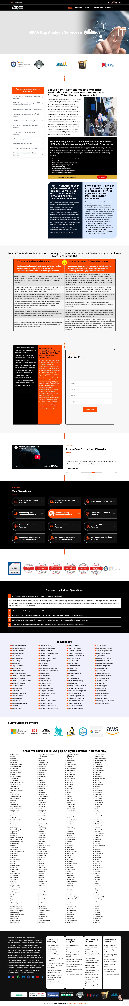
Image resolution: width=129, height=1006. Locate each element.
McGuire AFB (42, 788)
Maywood (70, 814)
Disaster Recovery (46, 646)
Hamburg (13, 802)
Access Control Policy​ (19, 646)
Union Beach (43, 794)
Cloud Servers (72, 671)
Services (78, 7)
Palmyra (41, 877)
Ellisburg (13, 897)
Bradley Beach (15, 885)
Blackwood (42, 776)
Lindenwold (98, 800)
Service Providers (17, 686)
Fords (96, 788)
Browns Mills (70, 853)
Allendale (41, 863)
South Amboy (71, 804)
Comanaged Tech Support (72, 946)
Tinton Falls (98, 804)
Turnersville (14, 847)
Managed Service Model (48, 658)
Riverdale (13, 881)
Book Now (102, 177)
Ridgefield (70, 861)
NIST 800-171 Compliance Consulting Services (25, 127)
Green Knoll (42, 855)
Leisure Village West (16, 830)
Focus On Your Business (47, 693)
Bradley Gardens (100, 778)
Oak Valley (13, 818)
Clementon (42, 782)
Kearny (97, 881)
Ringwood (70, 905)
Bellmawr (69, 871)
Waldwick (70, 832)
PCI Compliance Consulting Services (25, 148)
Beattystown (14, 917)
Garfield (97, 871)
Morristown (98, 824)
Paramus (97, 855)
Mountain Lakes (15, 893)
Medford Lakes (15, 865)
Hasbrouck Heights (73, 897)
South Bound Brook (16, 909)
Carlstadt (42, 836)
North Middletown (16, 806)
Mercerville (70, 909)
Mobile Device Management (77, 691)
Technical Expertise (102, 693)
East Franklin (42, 899)
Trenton (97, 922)
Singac (12, 891)
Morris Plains (42, 838)
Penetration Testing (74, 648)
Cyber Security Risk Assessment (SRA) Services (91, 947)
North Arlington (99, 794)
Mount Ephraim (15, 921)
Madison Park (43, 909)
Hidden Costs (44, 696)
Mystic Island (71, 770)
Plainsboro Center (16, 764)
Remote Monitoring (74, 703)
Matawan (70, 782)
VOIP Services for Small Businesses (111, 975)
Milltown (41, 873)
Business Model (17, 698)
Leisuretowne (14, 810)
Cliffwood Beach (15, 776)
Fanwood (41, 905)
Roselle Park (70, 918)
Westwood (70, 855)
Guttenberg (70, 859)
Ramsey (97, 786)
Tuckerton (13, 822)
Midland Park (43, 881)
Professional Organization (76, 698)
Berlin (40, 889)
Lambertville (14, 855)
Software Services (74, 658)
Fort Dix (41, 903)
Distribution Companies (47, 648)
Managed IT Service (18, 678)
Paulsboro (42, 822)
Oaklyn (12, 871)
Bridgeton (98, 877)
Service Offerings (45, 676)
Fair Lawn (97, 873)
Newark (97, 921)
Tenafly (97, 780)
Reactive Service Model (75, 701)
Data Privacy (16, 656)
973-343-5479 (17, 2)
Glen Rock (70, 883)
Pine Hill (69, 843)
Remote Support (101, 686)
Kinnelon (69, 830)
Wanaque (70, 885)
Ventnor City (71, 828)
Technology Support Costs (105, 701)
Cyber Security (101, 656)
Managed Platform (46, 651)
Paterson (98, 915)
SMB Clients (16, 691)
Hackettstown (71, 810)
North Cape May (15, 798)
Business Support (45, 681)
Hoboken (97, 893)
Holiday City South (16, 907)
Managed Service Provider (48, 701)
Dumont (97, 806)
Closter (69, 772)
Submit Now (90, 409)
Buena (12, 901)
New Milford (98, 798)
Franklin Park (98, 768)
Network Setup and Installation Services (110, 946)
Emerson (41, 897)
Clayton (69, 790)
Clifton (97, 909)
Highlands (42, 761)
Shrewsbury (14, 875)
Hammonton (99, 767)
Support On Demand (75, 706)
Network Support (45, 661)
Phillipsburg (98, 776)
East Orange (99, 899)
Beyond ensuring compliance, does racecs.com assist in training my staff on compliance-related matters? (50, 620)
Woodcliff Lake (43, 816)
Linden (97, 883)
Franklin (97, 875)
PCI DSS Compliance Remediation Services (24, 133)
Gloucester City (72, 863)
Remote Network (101, 681)
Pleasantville (99, 830)
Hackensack (98, 887)
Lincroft (41, 843)
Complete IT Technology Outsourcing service (74, 960)
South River (98, 796)
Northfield (42, 915)
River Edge (70, 873)
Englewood (98, 861)
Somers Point (71, 838)
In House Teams (73, 678)
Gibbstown (14, 853)
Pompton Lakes (72, 851)
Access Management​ (19, 648)
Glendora (42, 768)
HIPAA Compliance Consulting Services (26, 121)
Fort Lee (97, 879)
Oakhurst (13, 857)
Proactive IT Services (75, 653)
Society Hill (13, 834)
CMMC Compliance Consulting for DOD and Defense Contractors (26, 104)
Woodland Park (71, 907)
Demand (15, 706)
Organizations (44, 666)
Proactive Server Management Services (73, 951)
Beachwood (70, 867)
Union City (98, 903)
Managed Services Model (48, 706)
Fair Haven (42, 804)
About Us (88, 7)
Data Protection (17, 658)
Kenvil (12, 792)
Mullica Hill (13, 836)
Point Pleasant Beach (17, 915)
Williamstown (99, 784)
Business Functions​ (18, 653)
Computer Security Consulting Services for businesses (92, 954)
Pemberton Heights (16, 772)
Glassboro (98, 832)
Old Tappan (42, 830)
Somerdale (42, 798)
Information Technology (76, 681)
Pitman (69, 792)
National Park (14, 788)
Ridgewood (98, 851)
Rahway (97, 865)
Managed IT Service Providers (21, 681)
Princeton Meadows (101, 759)
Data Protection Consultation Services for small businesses (92, 961)
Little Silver (42, 806)
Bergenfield (98, 857)
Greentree (70, 865)
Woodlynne (14, 786)
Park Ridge (70, 788)
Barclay (12, 895)
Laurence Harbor (44, 851)
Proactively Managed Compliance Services (25, 154)
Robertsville (70, 887)
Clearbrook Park (15, 767)
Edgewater (70, 915)
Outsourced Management (48, 668)
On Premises (44, 663)
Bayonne (97, 901)
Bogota (69, 763)
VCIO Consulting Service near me (74, 975)
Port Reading (14, 861)
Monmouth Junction (17, 782)
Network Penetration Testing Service (92, 966)
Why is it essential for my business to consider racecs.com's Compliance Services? (41, 611)
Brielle (40, 759)
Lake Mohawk (71, 800)
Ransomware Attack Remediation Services (92, 978)
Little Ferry (70, 845)
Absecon (69, 796)
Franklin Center (43, 824)
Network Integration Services (110, 956)
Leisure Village (15, 913)
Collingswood (99, 764)
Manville (69, 836)
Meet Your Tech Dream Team (54, 983)
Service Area (98, 7)
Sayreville (98, 885)
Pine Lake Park (71, 768)
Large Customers (102, 668)
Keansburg (70, 816)
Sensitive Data (101, 691)
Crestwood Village (45, 921)
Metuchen (98, 782)
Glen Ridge (42, 891)
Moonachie (14, 761)
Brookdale (70, 826)
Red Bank (70, 891)
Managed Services (46, 703)
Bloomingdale (43, 917)
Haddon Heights (44, 887)
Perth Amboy (99, 891)
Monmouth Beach (16, 808)
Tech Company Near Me (104, 648)
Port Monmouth (15, 820)
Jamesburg (42, 828)
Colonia (97, 812)
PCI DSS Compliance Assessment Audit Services (26, 97)
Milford (12, 757)
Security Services (101, 688)
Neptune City (14, 922)
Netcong (13, 800)
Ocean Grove (14, 794)
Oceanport (42, 802)
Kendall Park (70, 806)
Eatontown (70, 903)
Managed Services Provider (49, 708)
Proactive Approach (74, 651)
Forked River (42, 767)
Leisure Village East (16, 842)
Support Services (101, 646)
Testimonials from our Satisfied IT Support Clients (54, 954)
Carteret (97, 843)
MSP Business (100, 671)
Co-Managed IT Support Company (55, 960)
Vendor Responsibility (103, 703)
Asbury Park (98, 792)
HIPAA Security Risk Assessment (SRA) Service (26, 115)
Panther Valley (15, 859)
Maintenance (16, 668)
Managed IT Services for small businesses (74, 965)
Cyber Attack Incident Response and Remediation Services (92, 972)
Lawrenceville (14, 869)
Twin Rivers (42, 867)
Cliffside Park (99, 853)
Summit (97, 842)
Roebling (13, 863)
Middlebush (14, 755)
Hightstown (42, 792)
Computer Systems (74, 673)
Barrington (42, 857)
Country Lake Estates (17, 851)
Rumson (41, 861)
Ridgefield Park (71, 911)
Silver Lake (13, 889)
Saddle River (14, 804)
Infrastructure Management (105, 663)
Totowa (69, 847)
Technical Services (102, 696)
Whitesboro (14, 770)
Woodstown (14, 879)
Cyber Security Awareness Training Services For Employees (92, 984)
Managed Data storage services (74, 970)
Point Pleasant (99, 822)
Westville (13, 883)
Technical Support (102, 698)
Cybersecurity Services (103, 658)
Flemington (14, 918)
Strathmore (42, 907)
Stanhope (13, 814)
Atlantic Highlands (16, 903)
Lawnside (13, 774)
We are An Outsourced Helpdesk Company (54, 971)
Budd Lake (70, 822)
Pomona (41, 883)
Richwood (13, 867)
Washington (98, 790)
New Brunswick (99, 897)
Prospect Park (43, 818)
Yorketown (42, 847)
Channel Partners (45, 683)
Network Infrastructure (103, 676)
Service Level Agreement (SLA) (50, 671)
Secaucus (98, 840)
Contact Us (109, 7)
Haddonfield (71, 869)
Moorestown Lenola (101, 761)
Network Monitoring (74, 693)
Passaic (97, 905)
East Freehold (43, 770)
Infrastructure (72, 683)
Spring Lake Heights (16, 911)
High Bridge (14, 828)
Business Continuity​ (18, 651)
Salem (41, 790)
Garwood (13, 905)
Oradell (41, 918)
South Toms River (16, 840)
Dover (96, 810)
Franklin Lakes (71, 857)
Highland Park (99, 757)
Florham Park (71, 877)
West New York (99, 895)
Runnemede (71, 761)
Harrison (97, 828)
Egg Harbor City (15, 873)
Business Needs (17, 701)
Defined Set (16, 663)
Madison (97, 808)
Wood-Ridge (71, 808)
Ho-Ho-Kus (14, 877)
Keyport (41, 875)
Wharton (41, 840)
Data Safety (16, 661)
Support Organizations (75, 708)
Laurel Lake (13, 816)
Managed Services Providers (77, 686)
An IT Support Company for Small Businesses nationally (55, 977)
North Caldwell (43, 853)
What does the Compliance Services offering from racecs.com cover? (37, 596)
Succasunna (71, 774)
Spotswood (70, 757)
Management (100, 683)
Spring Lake (14, 780)
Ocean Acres (99, 802)
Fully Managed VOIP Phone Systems (110, 970)
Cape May (13, 832)
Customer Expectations (104, 651)
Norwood (41, 808)
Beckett (41, 778)
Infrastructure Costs (102, 661)
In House (71, 676)
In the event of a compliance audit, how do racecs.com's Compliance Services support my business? (48, 625)
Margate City (43, 826)
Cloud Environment (74, 666)
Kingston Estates (44, 845)
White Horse (71, 778)
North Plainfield (99, 836)
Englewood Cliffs (44, 796)
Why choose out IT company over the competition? (53, 947)
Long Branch (98, 867)
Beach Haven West (16, 838)
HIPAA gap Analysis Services (22, 144)
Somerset (98, 849)
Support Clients (73, 661)
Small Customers (17, 688)
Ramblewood (43, 812)
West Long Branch (44, 911)
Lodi (96, 847)
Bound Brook (71, 840)
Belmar (41, 800)
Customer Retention (103, 653)
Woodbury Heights (16, 790)
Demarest (42, 772)
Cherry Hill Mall (99, 770)
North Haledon (71, 764)
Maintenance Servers (19, 673)
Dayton (41, 893)
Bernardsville (43, 895)
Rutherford (98, 816)
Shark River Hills (15, 812)
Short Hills (70, 917)
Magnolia (13, 899)
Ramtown (42, 842)
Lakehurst (13, 763)
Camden (97, 907)
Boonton (69, 798)
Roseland (42, 814)
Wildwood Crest (15, 796)
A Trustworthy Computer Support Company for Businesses (55, 965)
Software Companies (19, 693)
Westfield (98, 863)
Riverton (13, 759)
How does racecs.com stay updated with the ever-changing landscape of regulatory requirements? (48, 615)
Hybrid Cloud (44, 698)
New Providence (72, 921)
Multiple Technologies (103, 673)
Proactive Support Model (76, 696)
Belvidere (13, 845)
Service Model (44, 673)
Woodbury (70, 824)
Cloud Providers (73, 668)
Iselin (96, 814)
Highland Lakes (43, 786)
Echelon (69, 889)
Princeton (98, 869)
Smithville (42, 885)
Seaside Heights (15, 784)
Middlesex (70, 922)
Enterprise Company (46, 691)
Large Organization (18, 666)
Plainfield (97, 889)
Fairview (97, 774)
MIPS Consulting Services (21, 139)
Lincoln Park (70, 834)
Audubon (69, 780)
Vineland (97, 911)
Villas (68, 794)
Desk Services (16, 708)
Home (70, 7)
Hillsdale (69, 842)
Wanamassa (43, 757)
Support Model (73, 663)
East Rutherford (72, 820)
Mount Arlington (44, 820)
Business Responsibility (19, 703)
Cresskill (69, 786)
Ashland (69, 767)
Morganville (42, 784)
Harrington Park (43, 763)
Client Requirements (47, 688)
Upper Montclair (72, 881)
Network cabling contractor (109, 951)
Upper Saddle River (73, 755)
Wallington (70, 875)
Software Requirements (76, 656)
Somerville (70, 901)
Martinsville (70, 879)
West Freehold (99, 755)
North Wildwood (15, 849)
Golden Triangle (15, 887)
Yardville (41, 865)
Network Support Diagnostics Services (110, 960)
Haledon (69, 759)
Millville (97, 859)
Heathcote (42, 849)
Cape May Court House (46, 755)
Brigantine (70, 784)
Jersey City (98, 918)
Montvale (70, 776)
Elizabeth (97, 913)
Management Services (75, 688)
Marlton (69, 818)
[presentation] (67, 472)
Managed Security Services (49, 653)
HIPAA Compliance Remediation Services (27, 109)
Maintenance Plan (18, 671)
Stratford (42, 871)
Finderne (41, 832)
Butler (40, 901)
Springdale (98, 763)
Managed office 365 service (73, 956)
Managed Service (45, 656)
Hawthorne (98, 820)
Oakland (69, 913)
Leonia (69, 802)
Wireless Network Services (109, 965)
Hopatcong (98, 772)
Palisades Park (99, 834)
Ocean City (70, 849)
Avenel (97, 818)
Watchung (42, 834)
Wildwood (42, 780)
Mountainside (43, 869)
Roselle (97, 838)
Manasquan (42, 810)
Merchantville (14, 843)
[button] (83, 472)
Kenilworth (42, 922)
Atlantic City (99, 917)
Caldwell (41, 913)
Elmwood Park (99, 826)
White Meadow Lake (73, 812)
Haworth (13, 824)
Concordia (13, 826)
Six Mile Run (14, 778)
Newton (69, 893)
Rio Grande (14, 768)
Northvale (42, 774)
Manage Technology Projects (21, 676)
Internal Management (103, 666)
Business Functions (18, 696)
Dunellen (41, 879)
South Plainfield (100, 845)
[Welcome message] (120, 997)
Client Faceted (45, 686)
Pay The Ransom (73, 646)
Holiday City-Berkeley (73, 899)
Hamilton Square (72, 895)
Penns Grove (43, 764)
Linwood (41, 859)
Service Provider (45, 678)
